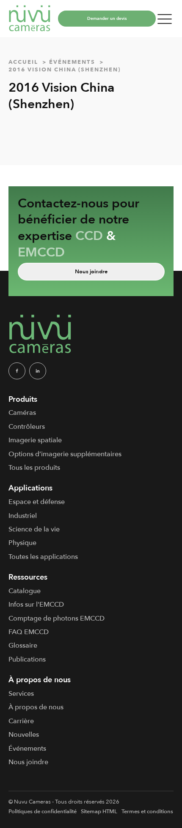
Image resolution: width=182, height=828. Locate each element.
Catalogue (24, 591)
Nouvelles (23, 734)
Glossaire (22, 645)
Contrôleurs (26, 426)
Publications (27, 659)
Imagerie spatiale (35, 440)
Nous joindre (91, 271)
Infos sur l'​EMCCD (36, 604)
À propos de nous (35, 707)
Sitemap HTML (99, 811)
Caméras (22, 412)
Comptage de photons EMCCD (56, 618)
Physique (22, 542)
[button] (165, 18)
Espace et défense (36, 502)
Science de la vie (34, 529)
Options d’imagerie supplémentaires (64, 454)
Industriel (22, 515)
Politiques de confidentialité (42, 811)
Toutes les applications (43, 556)
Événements (27, 748)
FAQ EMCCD (28, 632)
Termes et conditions (147, 811)
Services (21, 693)
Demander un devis (107, 19)
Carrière (21, 721)
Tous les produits (34, 467)
